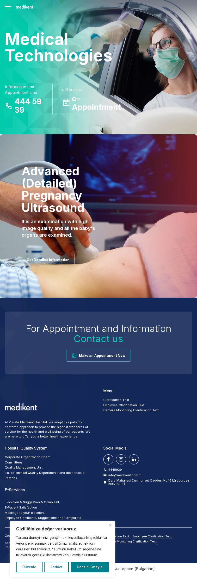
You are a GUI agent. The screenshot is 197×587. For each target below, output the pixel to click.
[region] (62, 549)
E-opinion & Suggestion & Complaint (32, 502)
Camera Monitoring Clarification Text (131, 410)
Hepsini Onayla (90, 567)
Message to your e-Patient (25, 513)
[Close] (110, 525)
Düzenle (29, 567)
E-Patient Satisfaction (21, 507)
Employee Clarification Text (123, 405)
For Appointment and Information (98, 334)
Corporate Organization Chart (27, 457)
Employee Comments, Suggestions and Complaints (43, 518)
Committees (14, 462)
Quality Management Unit (24, 467)
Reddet (56, 567)
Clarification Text (116, 400)
